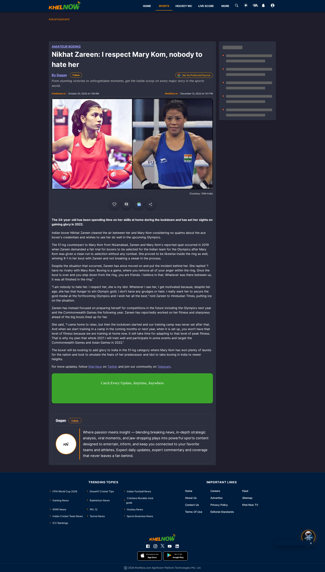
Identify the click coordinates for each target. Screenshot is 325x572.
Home (188, 490)
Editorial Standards (222, 511)
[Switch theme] (245, 6)
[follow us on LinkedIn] (177, 546)
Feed (245, 490)
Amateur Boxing (66, 46)
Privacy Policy (219, 504)
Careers (215, 490)
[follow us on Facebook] (148, 546)
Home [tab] (147, 6)
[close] (310, 543)
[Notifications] (263, 6)
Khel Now (95, 366)
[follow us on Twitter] (162, 546)
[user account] (272, 6)
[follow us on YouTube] (169, 546)
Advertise (216, 497)
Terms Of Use (193, 511)
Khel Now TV (250, 504)
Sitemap (247, 497)
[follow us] (138, 204)
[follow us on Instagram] (155, 546)
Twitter (112, 366)
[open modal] (308, 536)
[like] (114, 204)
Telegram (164, 366)
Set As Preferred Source (196, 75)
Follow (76, 75)
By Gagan (59, 75)
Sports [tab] (164, 6)
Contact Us (192, 504)
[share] (150, 204)
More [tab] (225, 6)
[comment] (126, 204)
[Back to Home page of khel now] (65, 6)
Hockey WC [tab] (183, 6)
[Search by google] (236, 6)
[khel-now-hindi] (255, 6)
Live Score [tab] (206, 6)
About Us (191, 497)
